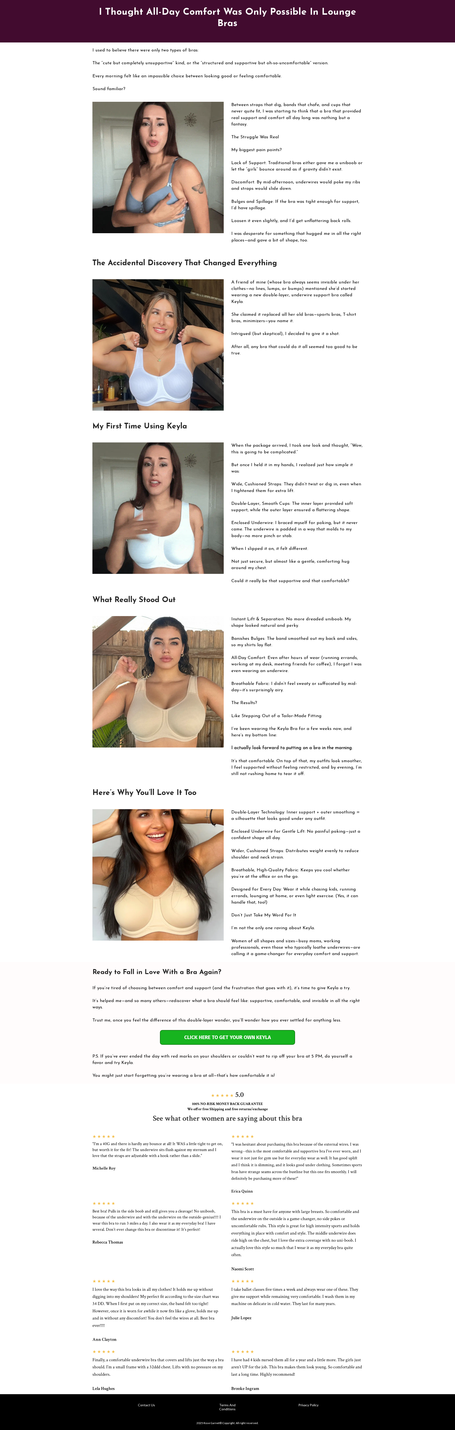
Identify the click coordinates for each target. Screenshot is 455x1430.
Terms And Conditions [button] (227, 1407)
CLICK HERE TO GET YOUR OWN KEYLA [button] (227, 1037)
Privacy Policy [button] (308, 1405)
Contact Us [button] (146, 1405)
